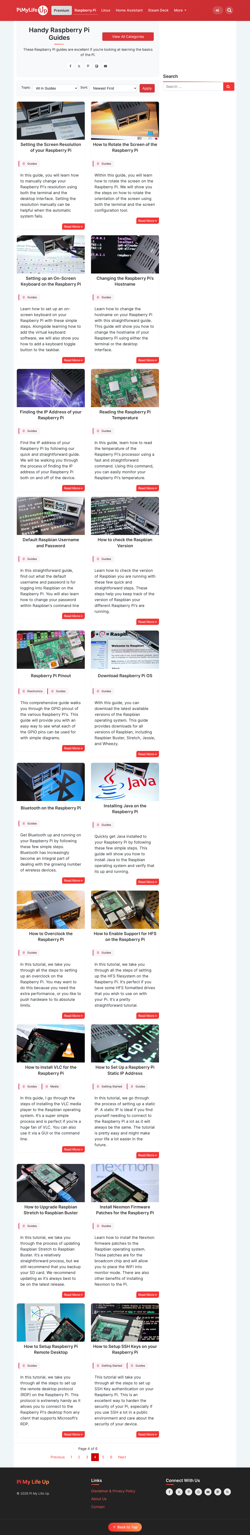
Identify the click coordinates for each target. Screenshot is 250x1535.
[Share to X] (79, 66)
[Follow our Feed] (227, 1491)
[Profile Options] (217, 10)
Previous (58, 1457)
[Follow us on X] (179, 1491)
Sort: (84, 87)
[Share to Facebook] (70, 66)
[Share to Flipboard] (96, 66)
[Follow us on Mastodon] (217, 1491)
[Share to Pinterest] (87, 66)
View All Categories (128, 37)
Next (122, 1457)
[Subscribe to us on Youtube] (208, 1491)
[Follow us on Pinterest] (188, 1491)
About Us (98, 1499)
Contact (98, 1507)
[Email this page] (105, 66)
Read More (72, 226)
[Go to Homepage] (32, 10)
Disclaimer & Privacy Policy (113, 1491)
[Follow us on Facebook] (169, 1491)
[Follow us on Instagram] (198, 1491)
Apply (147, 88)
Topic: (26, 87)
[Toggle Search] (229, 10)
